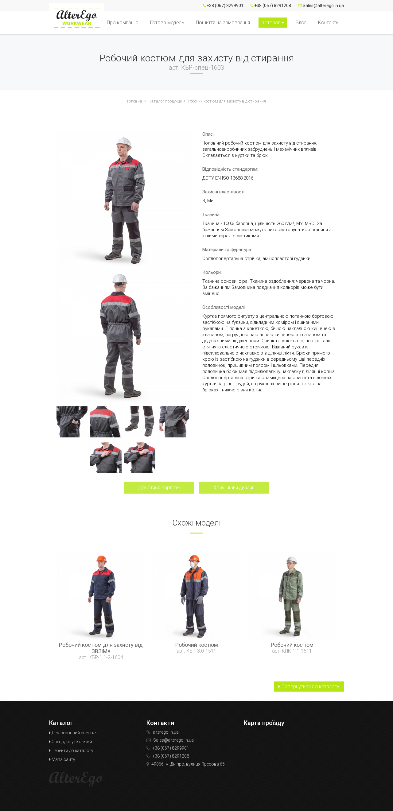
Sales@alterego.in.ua (323, 5)
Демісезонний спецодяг (75, 732)
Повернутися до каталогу (309, 686)
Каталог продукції (165, 101)
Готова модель (167, 22)
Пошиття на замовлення (223, 22)
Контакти (328, 22)
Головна (134, 101)
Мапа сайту (63, 759)
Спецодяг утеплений (71, 741)
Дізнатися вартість (159, 488)
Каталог (271, 22)
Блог (301, 22)
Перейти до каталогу (72, 750)
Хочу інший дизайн (234, 488)
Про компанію (122, 22)
